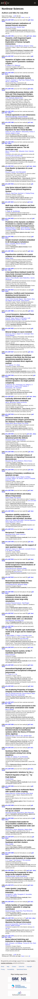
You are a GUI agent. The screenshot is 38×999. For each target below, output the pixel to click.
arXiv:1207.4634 (9, 202)
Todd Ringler (25, 603)
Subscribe (21, 966)
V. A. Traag (8, 860)
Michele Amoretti (10, 876)
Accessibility (10, 969)
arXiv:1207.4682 (9, 236)
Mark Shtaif (29, 793)
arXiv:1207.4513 (9, 166)
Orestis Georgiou (10, 477)
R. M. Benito (9, 550)
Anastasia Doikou (10, 439)
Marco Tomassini (10, 151)
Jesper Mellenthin (18, 829)
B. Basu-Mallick (9, 635)
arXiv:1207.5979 (9, 647)
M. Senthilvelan (15, 211)
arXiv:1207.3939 (9, 72)
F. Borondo (16, 550)
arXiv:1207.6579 (9, 836)
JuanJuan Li (21, 193)
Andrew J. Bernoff (21, 319)
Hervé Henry (9, 829)
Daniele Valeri (28, 735)
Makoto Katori (19, 98)
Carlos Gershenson (21, 876)
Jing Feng (21, 80)
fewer (22, 17)
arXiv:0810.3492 (9, 155)
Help (8, 966)
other (3, 21)
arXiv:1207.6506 (9, 786)
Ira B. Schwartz (9, 943)
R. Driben (8, 65)
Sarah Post (19, 911)
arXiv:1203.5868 (32, 500)
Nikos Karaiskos (21, 439)
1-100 (14, 16)
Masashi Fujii (9, 461)
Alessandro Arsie (10, 534)
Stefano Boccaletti (18, 520)
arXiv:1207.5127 (9, 352)
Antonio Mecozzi (10, 793)
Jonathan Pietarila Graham (13, 603)
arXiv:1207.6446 (9, 768)
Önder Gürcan (9, 46)
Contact (14, 966)
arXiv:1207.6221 (9, 686)
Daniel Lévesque (10, 911)
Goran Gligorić (20, 477)
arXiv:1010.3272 (18, 571)
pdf (29, 20)
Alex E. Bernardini (10, 402)
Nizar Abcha (20, 812)
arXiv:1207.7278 (9, 936)
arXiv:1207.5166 (9, 375)
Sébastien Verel (23, 151)
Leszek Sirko (21, 695)
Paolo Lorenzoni (20, 534)
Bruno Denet (17, 423)
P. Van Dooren (17, 860)
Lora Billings (18, 943)
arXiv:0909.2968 (24, 638)
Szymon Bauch (26, 693)
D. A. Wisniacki (20, 549)
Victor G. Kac (19, 735)
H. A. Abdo (17, 365)
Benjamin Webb (21, 568)
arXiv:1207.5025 (9, 328)
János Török (9, 299)
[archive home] (5, 3)
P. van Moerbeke (23, 757)
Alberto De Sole (10, 735)
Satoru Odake (9, 497)
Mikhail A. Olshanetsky (22, 131)
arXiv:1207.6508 (9, 805)
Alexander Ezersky (10, 812)
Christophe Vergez (10, 229)
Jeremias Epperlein (30, 520)
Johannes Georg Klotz (11, 924)
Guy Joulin (25, 423)
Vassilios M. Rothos (11, 896)
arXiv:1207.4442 (9, 142)
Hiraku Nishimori (18, 461)
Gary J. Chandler (10, 243)
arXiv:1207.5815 (9, 577)
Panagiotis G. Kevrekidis (25, 894)
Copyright (29, 966)
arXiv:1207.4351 (9, 88)
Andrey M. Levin (10, 131)
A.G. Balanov (27, 384)
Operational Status (22, 969)
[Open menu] (35, 3)
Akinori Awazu (28, 461)
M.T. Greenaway (18, 384)
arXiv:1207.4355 (9, 111)
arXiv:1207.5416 (9, 414)
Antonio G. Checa (10, 333)
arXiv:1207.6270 (9, 702)
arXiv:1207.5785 (9, 541)
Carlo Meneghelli (21, 172)
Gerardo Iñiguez (18, 299)
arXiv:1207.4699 (9, 268)
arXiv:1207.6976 (9, 901)
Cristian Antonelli (20, 793)
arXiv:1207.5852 (9, 592)
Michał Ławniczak (16, 693)
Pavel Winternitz (28, 911)
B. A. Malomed (16, 65)
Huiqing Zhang (29, 80)
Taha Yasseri (27, 299)
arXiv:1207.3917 (9, 56)
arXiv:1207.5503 (9, 434)
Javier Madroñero (24, 278)
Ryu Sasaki (17, 497)
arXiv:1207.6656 (9, 870)
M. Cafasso (14, 757)
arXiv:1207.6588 (9, 853)
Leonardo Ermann (30, 549)
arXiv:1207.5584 (9, 490)
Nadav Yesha (9, 258)
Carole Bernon (19, 46)
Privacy (3, 969)
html (32, 20)
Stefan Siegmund (10, 522)
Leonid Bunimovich (11, 568)
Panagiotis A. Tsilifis (11, 894)
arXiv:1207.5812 (9, 559)
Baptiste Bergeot (10, 227)
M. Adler (7, 757)
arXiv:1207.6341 (9, 747)
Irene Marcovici (19, 620)
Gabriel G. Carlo (10, 549)
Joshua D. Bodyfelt (29, 478)
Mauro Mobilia (9, 709)
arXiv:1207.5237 (9, 396)
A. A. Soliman (9, 365)
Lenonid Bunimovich (11, 584)
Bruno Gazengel (25, 229)
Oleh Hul (8, 693)
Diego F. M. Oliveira (17, 478)
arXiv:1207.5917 (9, 613)
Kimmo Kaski (16, 300)
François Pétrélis (23, 116)
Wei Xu (7, 81)
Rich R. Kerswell (21, 243)
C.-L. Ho (14, 674)
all (29, 17)
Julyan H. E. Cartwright (23, 333)
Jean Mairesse (9, 620)
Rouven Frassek (10, 172)
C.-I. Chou (8, 674)
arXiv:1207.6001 (9, 665)
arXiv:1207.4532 (9, 184)
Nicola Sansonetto (10, 27)
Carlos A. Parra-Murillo (12, 278)
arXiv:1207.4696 (9, 251)
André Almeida (25, 227)
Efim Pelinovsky (29, 812)
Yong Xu (7, 80)
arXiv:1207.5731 (9, 529)
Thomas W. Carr (27, 943)
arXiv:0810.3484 (18, 155)
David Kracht (23, 924)
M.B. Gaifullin (23, 386)
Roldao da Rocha (22, 402)
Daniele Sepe (21, 27)
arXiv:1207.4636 (9, 218)
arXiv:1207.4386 (9, 122)
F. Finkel (17, 635)
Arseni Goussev (10, 480)
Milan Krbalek (9, 844)
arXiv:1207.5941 (9, 626)
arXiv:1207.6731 (9, 885)
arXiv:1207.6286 (9, 724)
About (2, 966)
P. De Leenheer (26, 860)
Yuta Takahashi (9, 98)
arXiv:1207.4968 (9, 311)
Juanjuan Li (14, 80)
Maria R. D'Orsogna (21, 318)
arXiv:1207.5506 (9, 451)
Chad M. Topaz (9, 318)
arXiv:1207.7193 (9, 918)
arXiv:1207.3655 (9, 20)
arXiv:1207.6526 (9, 818)
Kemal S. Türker (28, 46)
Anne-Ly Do (8, 520)
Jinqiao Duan (14, 81)
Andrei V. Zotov (15, 133)
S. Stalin (7, 211)
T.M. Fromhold (17, 387)
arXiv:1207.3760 (9, 36)
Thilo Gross (19, 522)
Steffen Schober (15, 925)
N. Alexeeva (8, 384)
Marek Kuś (14, 695)
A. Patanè (16, 386)
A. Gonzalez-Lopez (26, 635)
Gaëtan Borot (9, 423)
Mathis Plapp (28, 829)
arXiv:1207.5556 (9, 469)
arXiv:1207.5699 (9, 511)
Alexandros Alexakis (11, 116)
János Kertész (25, 300)
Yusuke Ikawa (9, 779)
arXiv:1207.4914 (9, 290)
